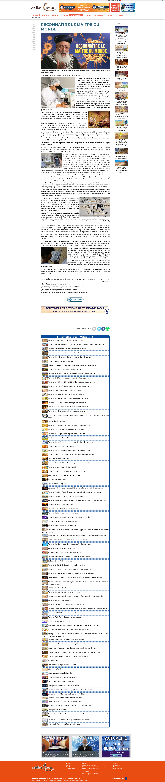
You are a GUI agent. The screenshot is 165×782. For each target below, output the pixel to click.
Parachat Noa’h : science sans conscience (63, 513)
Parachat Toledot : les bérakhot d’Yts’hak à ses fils (66, 496)
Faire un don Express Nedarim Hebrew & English (94, 766)
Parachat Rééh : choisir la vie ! (121, 89)
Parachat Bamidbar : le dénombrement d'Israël (64, 369)
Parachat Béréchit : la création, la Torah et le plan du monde (69, 517)
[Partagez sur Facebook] (103, 329)
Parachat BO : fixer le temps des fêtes (61, 446)
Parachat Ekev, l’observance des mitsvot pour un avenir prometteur (121, 102)
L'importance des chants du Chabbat (61, 681)
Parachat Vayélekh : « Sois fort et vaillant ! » (63, 548)
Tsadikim (65, 15)
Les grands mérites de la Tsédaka (60, 673)
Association (69, 765)
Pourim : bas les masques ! (57, 421)
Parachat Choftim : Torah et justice (121, 79)
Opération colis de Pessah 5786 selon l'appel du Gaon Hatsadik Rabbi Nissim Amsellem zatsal (75, 531)
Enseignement (116, 765)
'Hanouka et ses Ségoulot (57, 484)
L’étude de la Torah (54, 669)
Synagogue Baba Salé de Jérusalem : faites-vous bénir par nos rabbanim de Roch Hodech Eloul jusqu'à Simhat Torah (75, 635)
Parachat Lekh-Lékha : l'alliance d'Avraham (63, 509)
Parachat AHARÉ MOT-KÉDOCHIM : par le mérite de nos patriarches (71, 382)
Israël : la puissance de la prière (59, 621)
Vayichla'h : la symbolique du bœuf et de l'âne (64, 475)
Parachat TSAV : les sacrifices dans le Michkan (64, 390)
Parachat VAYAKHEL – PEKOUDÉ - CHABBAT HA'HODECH (68, 398)
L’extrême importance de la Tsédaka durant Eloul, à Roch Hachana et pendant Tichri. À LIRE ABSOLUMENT (121, 38)
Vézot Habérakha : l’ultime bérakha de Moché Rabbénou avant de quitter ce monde (77, 536)
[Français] (119, 0)
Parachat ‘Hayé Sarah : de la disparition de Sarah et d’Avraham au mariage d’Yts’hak (77, 500)
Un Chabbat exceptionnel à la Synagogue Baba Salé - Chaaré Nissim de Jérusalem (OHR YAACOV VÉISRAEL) (75, 583)
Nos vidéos (116, 766)
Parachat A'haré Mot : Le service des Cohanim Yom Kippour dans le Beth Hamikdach (77, 609)
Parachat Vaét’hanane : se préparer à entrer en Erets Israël (121, 115)
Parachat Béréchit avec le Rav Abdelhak (62, 525)
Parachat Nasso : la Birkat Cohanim (60, 361)
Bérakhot (55, 15)
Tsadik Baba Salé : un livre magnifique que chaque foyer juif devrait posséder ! (75, 652)
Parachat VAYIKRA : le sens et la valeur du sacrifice (66, 394)
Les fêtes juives (99, 15)
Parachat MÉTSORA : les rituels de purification (64, 613)
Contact (110, 15)
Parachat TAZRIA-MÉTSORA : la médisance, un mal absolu (68, 386)
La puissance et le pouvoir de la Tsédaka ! (62, 665)
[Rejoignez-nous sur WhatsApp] (128, 11)
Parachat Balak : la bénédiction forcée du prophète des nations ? (121, 169)
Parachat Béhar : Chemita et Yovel (60, 600)
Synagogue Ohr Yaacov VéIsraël (90, 773)
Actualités (115, 763)
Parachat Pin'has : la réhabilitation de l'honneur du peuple (121, 156)
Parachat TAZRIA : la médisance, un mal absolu (64, 617)
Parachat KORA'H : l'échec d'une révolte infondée (65, 340)
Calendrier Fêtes (86, 775)
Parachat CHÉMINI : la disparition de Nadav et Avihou (66, 565)
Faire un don (120, 15)
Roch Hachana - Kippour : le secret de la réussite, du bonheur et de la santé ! (75, 578)
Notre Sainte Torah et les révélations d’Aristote (64, 701)
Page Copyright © (117, 768)
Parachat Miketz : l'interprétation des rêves (63, 467)
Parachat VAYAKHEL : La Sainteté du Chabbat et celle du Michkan (71, 573)
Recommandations (70, 768)
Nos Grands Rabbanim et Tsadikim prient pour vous (66, 724)
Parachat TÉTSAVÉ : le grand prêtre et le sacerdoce (66, 429)
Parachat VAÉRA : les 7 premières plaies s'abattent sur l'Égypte (70, 450)
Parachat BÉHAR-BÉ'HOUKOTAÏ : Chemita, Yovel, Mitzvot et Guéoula (71, 374)
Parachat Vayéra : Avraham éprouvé (60, 505)
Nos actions (69, 766)
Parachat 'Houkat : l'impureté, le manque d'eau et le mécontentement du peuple (76, 344)
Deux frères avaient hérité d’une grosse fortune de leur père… (69, 720)
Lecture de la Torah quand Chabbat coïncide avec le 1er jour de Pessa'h (73, 648)
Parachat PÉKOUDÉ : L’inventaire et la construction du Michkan (70, 569)
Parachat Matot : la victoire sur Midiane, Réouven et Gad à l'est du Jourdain (74, 644)
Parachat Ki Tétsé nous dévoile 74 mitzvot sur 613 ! (121, 67)
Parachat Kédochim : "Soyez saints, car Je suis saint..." (67, 604)
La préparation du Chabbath (57, 710)
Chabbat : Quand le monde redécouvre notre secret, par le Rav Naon (72, 365)
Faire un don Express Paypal (89, 765)
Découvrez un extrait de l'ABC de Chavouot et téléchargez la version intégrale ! (75, 596)
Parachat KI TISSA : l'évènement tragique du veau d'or (67, 403)
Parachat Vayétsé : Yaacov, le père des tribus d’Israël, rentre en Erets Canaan (75, 492)
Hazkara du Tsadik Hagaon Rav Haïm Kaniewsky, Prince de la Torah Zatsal (74, 625)
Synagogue (35, 17)
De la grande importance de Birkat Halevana (63, 686)
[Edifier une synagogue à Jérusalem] (56, 746)
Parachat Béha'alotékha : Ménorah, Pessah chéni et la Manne (69, 357)
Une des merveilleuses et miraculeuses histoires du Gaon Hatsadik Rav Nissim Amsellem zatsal (75, 416)
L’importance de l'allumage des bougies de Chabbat (66, 694)
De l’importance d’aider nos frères (60, 561)
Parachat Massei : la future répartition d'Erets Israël (66, 640)
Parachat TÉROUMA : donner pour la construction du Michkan (69, 425)
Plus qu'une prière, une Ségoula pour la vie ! (63, 353)
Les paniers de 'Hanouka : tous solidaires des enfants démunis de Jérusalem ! (75, 488)
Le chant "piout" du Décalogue (58, 588)
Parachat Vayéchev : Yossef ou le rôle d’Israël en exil (66, 471)
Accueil (35, 15)
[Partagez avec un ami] (94, 329)
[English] (122, 0)
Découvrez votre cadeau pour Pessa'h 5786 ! (64, 521)
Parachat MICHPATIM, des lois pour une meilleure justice (68, 411)
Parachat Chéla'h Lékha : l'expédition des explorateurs (67, 349)
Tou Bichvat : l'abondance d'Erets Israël (62, 438)
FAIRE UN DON (111, 0)
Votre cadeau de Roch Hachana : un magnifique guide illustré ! (70, 629)
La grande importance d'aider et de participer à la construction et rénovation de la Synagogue (75, 715)
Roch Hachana (53, 661)
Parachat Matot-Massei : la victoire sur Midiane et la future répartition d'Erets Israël (121, 143)
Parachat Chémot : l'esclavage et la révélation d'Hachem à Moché (71, 454)
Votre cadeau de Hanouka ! (57, 479)
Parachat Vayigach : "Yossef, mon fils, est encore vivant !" (68, 463)
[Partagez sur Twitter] (99, 329)
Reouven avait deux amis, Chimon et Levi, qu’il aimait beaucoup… (70, 705)
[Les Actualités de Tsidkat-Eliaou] (115, 746)
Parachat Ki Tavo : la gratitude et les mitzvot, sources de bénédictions (121, 54)
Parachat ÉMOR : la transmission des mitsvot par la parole (68, 378)
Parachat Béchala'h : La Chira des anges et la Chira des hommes (70, 442)
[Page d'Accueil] (45, 768)
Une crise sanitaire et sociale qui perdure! (62, 677)
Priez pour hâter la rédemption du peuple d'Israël (65, 698)
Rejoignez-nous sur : (118, 778)
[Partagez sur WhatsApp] (107, 329)
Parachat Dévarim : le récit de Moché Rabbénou (121, 128)
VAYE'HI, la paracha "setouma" (58, 459)
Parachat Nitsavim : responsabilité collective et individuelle (69, 557)
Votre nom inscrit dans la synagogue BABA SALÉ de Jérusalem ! (70, 690)
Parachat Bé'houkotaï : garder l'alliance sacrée (64, 592)
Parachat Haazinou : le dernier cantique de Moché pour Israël (69, 544)
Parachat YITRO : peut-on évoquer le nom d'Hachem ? (67, 434)
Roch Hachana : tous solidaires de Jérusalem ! (64, 552)
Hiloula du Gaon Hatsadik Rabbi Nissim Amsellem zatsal (68, 407)
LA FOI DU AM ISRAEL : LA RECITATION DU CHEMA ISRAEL (68, 656)
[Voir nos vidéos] (85, 746)
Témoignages (85, 771)
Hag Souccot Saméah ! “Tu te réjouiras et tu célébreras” (68, 540)
